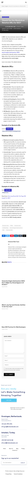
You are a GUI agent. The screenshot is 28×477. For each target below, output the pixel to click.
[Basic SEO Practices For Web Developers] (14, 318)
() (11, 52)
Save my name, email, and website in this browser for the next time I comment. (13, 369)
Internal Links (17, 225)
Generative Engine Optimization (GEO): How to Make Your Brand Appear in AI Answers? (13, 283)
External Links (6, 225)
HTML (11, 225)
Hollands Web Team (10, 26)
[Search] (26, 2)
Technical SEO (9, 230)
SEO (3, 230)
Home (3, 6)
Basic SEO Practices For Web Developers (14, 327)
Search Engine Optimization (16, 228)
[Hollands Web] (14, 2)
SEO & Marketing (5, 17)
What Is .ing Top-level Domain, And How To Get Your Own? (13, 306)
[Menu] (2, 2)
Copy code (9, 129)
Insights (6, 6)
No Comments (18, 28)
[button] (23, 462)
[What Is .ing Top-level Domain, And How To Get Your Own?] (14, 296)
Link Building (5, 228)
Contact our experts (20, 408)
